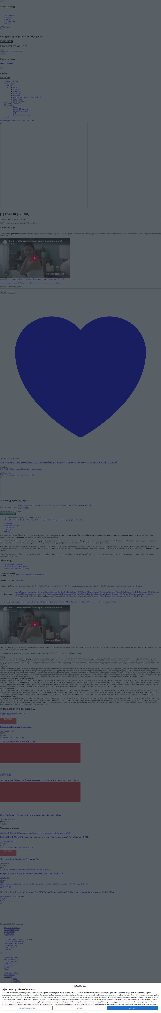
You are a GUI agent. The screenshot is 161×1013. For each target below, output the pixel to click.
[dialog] (80, 998)
